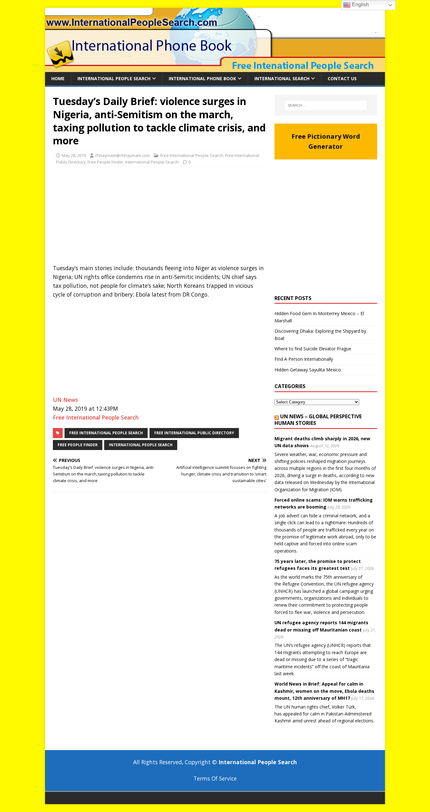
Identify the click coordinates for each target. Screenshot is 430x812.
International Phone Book (202, 78)
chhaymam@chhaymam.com (122, 155)
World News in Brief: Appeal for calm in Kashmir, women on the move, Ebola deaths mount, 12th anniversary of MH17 (324, 691)
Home (58, 78)
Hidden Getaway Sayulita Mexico (307, 370)
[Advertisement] (159, 217)
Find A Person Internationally (303, 359)
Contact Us (342, 78)
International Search (281, 78)
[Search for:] (326, 105)
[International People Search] (215, 68)
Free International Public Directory (194, 433)
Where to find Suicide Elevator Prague (312, 349)
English (360, 4)
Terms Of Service (215, 778)
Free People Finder (105, 162)
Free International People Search (191, 155)
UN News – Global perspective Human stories (318, 419)
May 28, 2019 (74, 155)
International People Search (113, 78)
